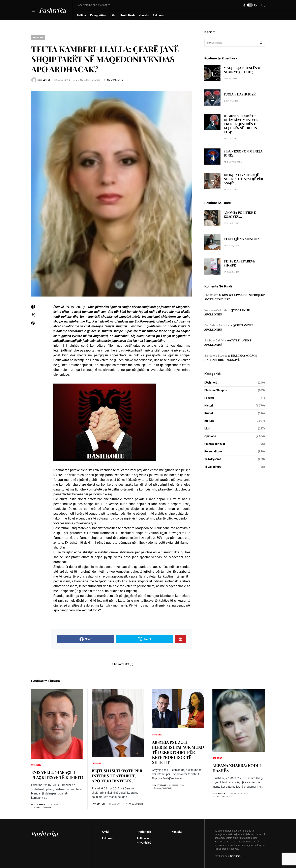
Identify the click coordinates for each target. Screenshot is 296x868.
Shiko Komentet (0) (122, 664)
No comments (115, 80)
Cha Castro (211, 295)
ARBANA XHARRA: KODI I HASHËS (236, 768)
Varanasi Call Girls (215, 310)
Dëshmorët (211, 382)
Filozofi (209, 397)
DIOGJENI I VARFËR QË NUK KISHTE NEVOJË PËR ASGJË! (243, 179)
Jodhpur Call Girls (215, 340)
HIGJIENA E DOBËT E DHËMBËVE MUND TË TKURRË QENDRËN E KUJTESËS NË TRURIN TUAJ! (241, 124)
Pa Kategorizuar (214, 443)
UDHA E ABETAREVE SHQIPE (239, 263)
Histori (208, 405)
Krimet (208, 413)
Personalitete (213, 451)
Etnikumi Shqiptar (215, 390)
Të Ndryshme (212, 459)
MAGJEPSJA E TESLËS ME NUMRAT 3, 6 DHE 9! (243, 70)
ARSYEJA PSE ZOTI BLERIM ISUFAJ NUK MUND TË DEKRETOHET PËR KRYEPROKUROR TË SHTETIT (178, 752)
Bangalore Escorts (215, 355)
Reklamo (107, 838)
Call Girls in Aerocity (216, 325)
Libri (207, 428)
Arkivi (105, 831)
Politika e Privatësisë (144, 840)
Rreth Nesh (144, 831)
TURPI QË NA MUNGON (242, 239)
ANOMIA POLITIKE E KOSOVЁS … (240, 215)
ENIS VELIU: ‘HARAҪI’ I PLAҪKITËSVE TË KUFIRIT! (57, 774)
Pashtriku (53, 10)
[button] (33, 10)
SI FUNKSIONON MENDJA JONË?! (243, 153)
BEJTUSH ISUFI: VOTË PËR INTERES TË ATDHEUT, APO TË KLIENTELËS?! (117, 775)
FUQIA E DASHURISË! (240, 94)
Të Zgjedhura (212, 466)
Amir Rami (235, 856)
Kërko (261, 42)
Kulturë (209, 420)
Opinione (38, 37)
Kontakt (177, 831)
